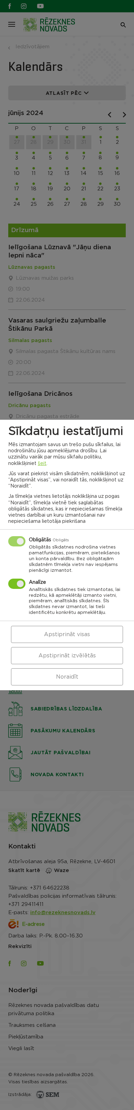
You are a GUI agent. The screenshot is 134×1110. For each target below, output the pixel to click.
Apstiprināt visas (67, 634)
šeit (42, 463)
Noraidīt (67, 677)
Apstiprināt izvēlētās (67, 655)
